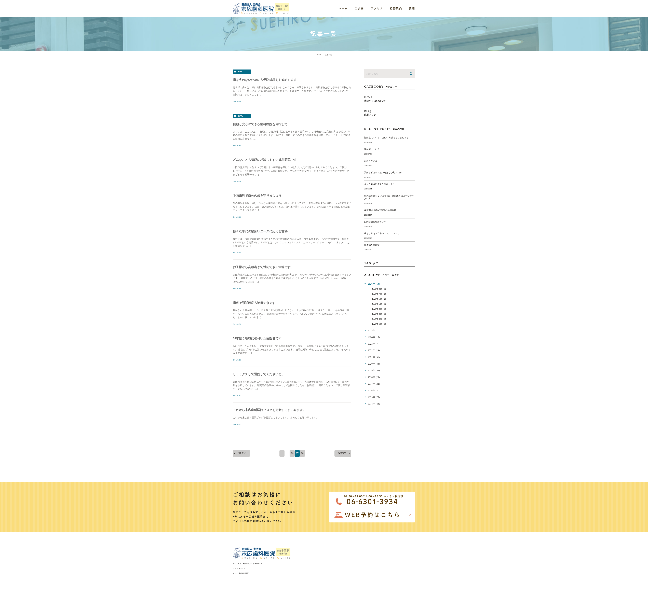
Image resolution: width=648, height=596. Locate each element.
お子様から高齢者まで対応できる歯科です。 (263, 267)
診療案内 (396, 8)
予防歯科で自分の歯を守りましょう (257, 195)
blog (240, 72)
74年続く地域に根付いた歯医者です (257, 338)
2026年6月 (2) (379, 299)
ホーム (343, 8)
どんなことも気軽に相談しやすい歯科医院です (265, 159)
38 (302, 453)
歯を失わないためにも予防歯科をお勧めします (265, 79)
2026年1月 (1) (379, 324)
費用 (412, 8)
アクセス (377, 8)
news (374, 98)
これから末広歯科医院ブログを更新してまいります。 (269, 410)
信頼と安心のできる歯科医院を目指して (260, 124)
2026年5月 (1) (379, 304)
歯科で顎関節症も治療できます (254, 302)
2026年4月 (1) (379, 309)
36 (292, 453)
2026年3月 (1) (379, 314)
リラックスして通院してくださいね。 (259, 374)
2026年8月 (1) (379, 289)
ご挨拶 (359, 8)
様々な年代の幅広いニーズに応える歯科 (260, 231)
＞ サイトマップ (239, 568)
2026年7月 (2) (379, 294)
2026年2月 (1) (379, 318)
